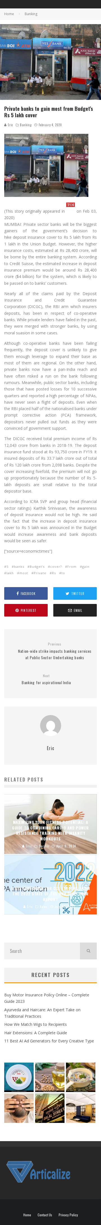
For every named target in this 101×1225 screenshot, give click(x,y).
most (23, 573)
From (72, 566)
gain (85, 566)
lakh (10, 573)
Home (27, 1215)
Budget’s (37, 566)
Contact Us (45, 1215)
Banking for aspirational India (46, 680)
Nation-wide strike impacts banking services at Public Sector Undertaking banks (54, 651)
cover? (56, 566)
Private (40, 573)
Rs (54, 573)
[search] (88, 951)
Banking (25, 125)
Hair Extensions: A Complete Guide (35, 1032)
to (63, 573)
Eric (10, 125)
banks (19, 566)
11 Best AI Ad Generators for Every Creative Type (49, 1041)
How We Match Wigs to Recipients (35, 1024)
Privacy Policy (68, 1215)
